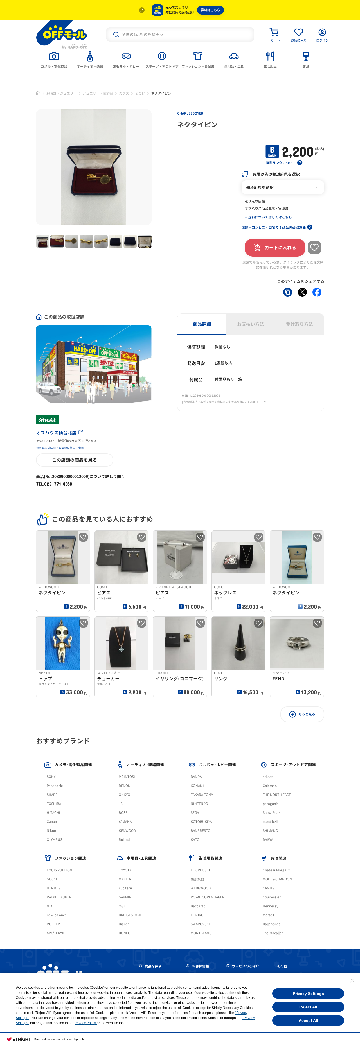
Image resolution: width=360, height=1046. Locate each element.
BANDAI (197, 776)
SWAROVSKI (200, 924)
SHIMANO (270, 830)
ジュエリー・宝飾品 (98, 93)
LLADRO (197, 915)
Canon (52, 821)
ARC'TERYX (55, 933)
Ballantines (271, 924)
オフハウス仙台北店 (56, 433)
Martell (268, 915)
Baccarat (198, 906)
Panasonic (55, 785)
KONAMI (197, 785)
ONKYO (124, 794)
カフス (124, 93)
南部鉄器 (197, 879)
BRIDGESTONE (130, 915)
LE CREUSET (200, 870)
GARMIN (125, 897)
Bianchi (124, 924)
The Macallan (273, 933)
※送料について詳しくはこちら (268, 217)
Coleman (270, 785)
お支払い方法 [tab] (250, 324)
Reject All (308, 1007)
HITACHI (53, 812)
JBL (122, 803)
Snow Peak (271, 812)
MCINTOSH (127, 776)
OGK (122, 906)
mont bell (270, 821)
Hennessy (270, 906)
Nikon (51, 830)
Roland (124, 839)
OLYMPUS (54, 839)
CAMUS (268, 888)
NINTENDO (199, 803)
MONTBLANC (201, 933)
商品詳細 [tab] (202, 324)
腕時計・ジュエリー (61, 93)
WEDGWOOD (201, 888)
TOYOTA (125, 870)
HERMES (53, 888)
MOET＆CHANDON (277, 879)
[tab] (54, 59)
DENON (124, 785)
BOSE (123, 812)
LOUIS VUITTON (59, 870)
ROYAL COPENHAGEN (208, 897)
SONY (51, 776)
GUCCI (52, 879)
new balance (57, 915)
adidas (268, 776)
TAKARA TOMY (202, 794)
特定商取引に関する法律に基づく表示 (60, 448)
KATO (195, 839)
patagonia (271, 803)
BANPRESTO (200, 830)
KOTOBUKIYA (201, 821)
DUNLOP (126, 933)
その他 (140, 93)
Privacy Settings (308, 993)
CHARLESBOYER (190, 113)
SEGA (195, 812)
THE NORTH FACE (277, 794)
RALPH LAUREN (59, 897)
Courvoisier (272, 897)
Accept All (308, 1020)
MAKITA (125, 879)
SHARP (52, 794)
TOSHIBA (54, 803)
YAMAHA (125, 821)
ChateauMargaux (276, 870)
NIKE (51, 906)
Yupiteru (125, 888)
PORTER (53, 924)
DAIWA (268, 839)
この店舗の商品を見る (74, 460)
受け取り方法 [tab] (299, 324)
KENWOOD (127, 830)
